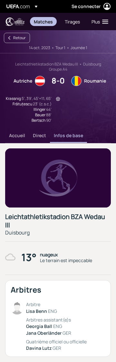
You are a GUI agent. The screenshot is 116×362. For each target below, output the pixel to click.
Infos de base (68, 135)
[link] (43, 21)
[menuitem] (44, 21)
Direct (39, 135)
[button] (98, 21)
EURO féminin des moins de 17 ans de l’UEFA (14, 21)
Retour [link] (19, 37)
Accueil (17, 135)
